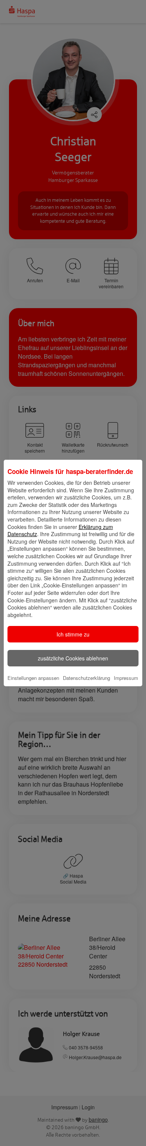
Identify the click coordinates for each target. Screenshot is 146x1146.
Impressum (126, 677)
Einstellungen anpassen (33, 677)
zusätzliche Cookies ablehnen (73, 658)
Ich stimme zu (73, 634)
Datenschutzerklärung (86, 677)
